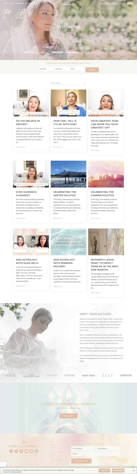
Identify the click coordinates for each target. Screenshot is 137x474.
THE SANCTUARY (55, 452)
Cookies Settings (91, 470)
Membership (19, 3)
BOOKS (52, 455)
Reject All (104, 470)
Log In (130, 3)
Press (52, 447)
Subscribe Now (81, 461)
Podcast (120, 3)
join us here (68, 416)
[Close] (134, 470)
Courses (29, 3)
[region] (68, 470)
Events (112, 3)
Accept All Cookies (118, 470)
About (6, 3)
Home (52, 441)
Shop (12, 3)
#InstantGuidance (57, 460)
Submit (92, 70)
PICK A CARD (104, 3)
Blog (35, 3)
